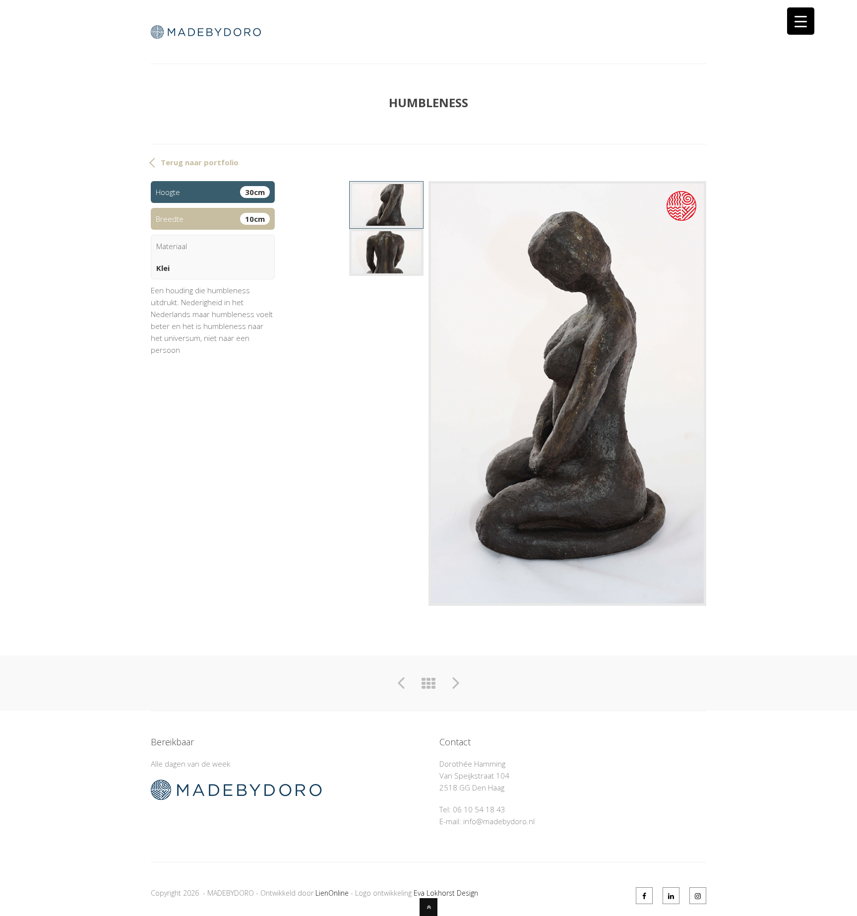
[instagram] (697, 895)
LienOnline (332, 893)
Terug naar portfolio (200, 162)
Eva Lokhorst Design (446, 893)
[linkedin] (671, 895)
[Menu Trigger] (800, 21)
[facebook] (644, 895)
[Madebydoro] (212, 33)
